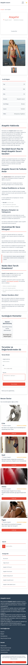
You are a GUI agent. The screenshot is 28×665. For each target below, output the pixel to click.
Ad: (3, 365)
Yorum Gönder (14, 384)
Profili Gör (14, 433)
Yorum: (4, 372)
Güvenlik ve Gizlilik (5, 650)
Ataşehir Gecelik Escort (8, 580)
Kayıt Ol (2, 631)
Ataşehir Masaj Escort (8, 575)
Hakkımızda (3, 645)
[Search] (3, 546)
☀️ (26, 2)
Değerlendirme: (6, 359)
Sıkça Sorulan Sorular (6, 638)
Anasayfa (2, 9)
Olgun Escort (6, 562)
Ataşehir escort (5, 2)
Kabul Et (14, 662)
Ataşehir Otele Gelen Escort (9, 584)
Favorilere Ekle (14, 31)
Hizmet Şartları (4, 652)
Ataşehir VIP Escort (7, 567)
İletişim (2, 634)
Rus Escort (5, 558)
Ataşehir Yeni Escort (7, 571)
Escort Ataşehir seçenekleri (13, 281)
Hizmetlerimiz (4, 636)
